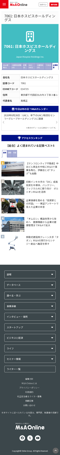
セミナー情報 (14, 359)
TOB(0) (48, 65)
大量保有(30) (40, 66)
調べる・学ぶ (14, 295)
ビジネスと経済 (15, 338)
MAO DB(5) (31, 66)
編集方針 (29, 378)
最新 (4, 152)
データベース (14, 285)
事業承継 (11, 306)
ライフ (10, 348)
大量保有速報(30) (16, 66)
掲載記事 (29, 400)
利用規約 (29, 392)
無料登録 (54, 4)
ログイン (43, 4)
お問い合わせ (29, 405)
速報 (9, 274)
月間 (14, 152)
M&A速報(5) (5, 66)
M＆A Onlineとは (29, 383)
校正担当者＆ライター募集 (29, 396)
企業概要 (55, 66)
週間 (9, 152)
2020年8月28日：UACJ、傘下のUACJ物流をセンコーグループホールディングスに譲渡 (29, 117)
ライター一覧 (14, 369)
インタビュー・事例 (17, 316)
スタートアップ (15, 327)
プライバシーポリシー (29, 387)
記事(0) (24, 66)
